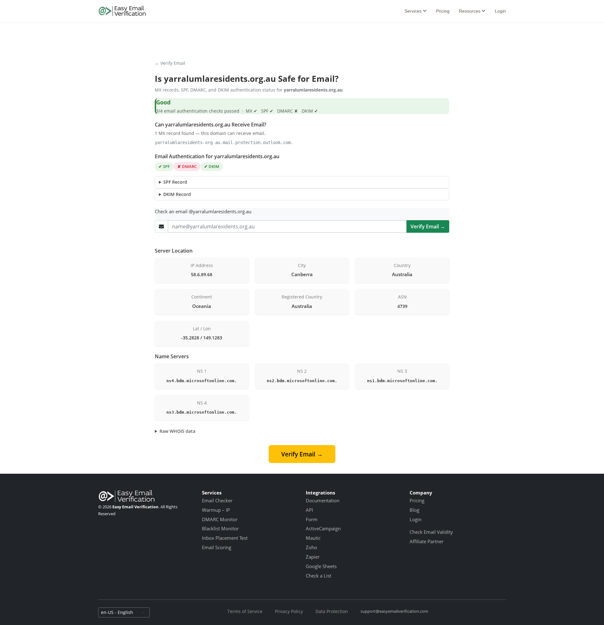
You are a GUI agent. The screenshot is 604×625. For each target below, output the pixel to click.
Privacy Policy (289, 611)
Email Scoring (216, 547)
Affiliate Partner (427, 541)
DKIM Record (177, 194)
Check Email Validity (431, 532)
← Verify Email (170, 63)
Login (500, 11)
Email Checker (217, 500)
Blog (414, 510)
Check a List (318, 575)
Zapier (313, 557)
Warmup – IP (216, 510)
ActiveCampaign (323, 528)
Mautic (313, 538)
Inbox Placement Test (225, 538)
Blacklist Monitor (220, 528)
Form (311, 519)
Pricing (443, 11)
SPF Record (175, 182)
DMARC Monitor (220, 519)
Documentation (322, 500)
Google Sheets (321, 566)
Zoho (311, 547)
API (309, 510)
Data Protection (332, 611)
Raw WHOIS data (177, 431)
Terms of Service (244, 611)
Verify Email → (428, 226)
